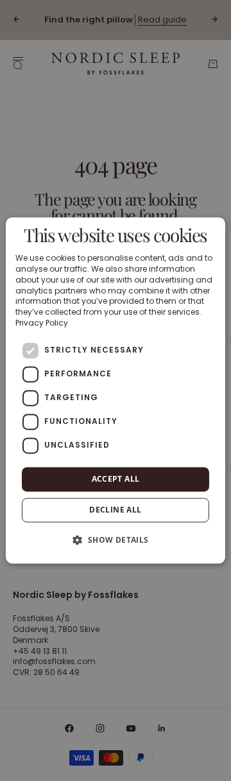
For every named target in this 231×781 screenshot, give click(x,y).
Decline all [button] (115, 510)
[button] (115, 540)
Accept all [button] (116, 478)
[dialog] (115, 390)
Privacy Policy (41, 322)
